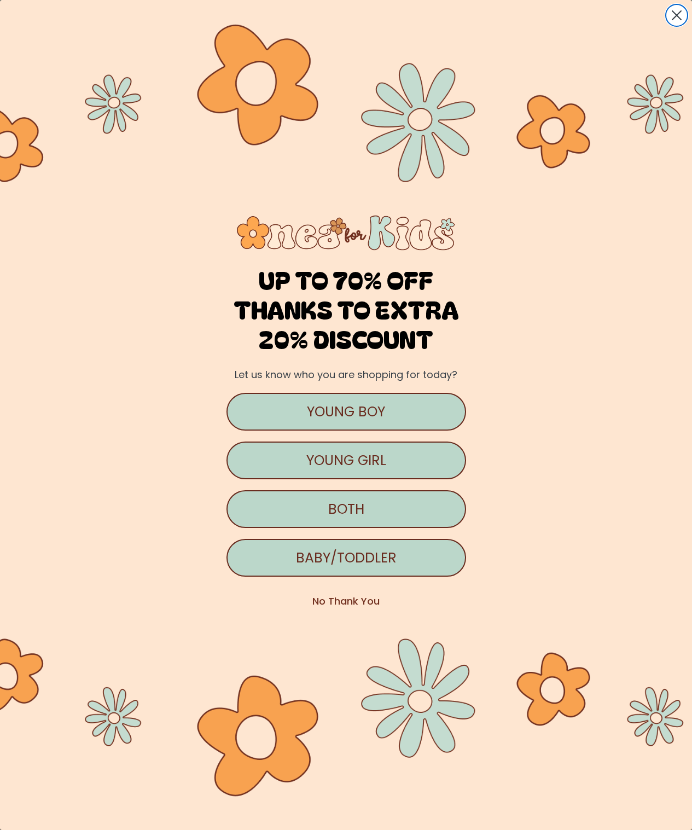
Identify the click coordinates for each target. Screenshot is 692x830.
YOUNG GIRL (346, 460)
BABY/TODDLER (346, 557)
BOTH (346, 509)
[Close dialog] (677, 15)
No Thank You (346, 601)
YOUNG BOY (346, 411)
